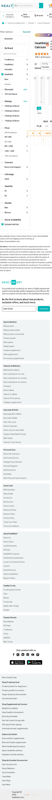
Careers (7, 566)
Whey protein (9, 326)
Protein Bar (8, 602)
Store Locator (9, 506)
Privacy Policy (9, 518)
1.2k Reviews (44, 57)
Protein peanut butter (12, 590)
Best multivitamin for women (15, 378)
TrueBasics (8, 630)
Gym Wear (6, 785)
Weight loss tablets (10, 708)
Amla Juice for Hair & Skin (14, 430)
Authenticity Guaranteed (13, 558)
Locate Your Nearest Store (14, 562)
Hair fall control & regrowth (13, 720)
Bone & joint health (9, 716)
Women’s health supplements (14, 742)
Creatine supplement (12, 350)
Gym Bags (6, 781)
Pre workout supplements (14, 358)
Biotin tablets (9, 390)
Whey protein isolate (12, 330)
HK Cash (7, 550)
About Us (7, 538)
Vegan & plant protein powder (14, 694)
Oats (5, 594)
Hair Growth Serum (11, 458)
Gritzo (6, 634)
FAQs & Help (8, 494)
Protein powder (10, 338)
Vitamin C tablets (10, 394)
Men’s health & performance (13, 746)
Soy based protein (9, 698)
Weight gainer (9, 346)
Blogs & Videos (9, 578)
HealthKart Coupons (11, 554)
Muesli (6, 598)
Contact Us (8, 498)
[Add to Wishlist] (37, 89)
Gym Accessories (9, 764)
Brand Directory (10, 570)
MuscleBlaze (9, 622)
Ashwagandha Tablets (12, 414)
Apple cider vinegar (11, 606)
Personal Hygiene (10, 466)
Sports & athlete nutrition (12, 750)
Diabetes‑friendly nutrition (13, 755)
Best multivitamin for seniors (15, 382)
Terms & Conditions (11, 526)
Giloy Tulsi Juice (10, 422)
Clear (25, 89)
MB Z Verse (8, 642)
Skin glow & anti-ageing (11, 724)
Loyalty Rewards (10, 546)
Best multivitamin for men (14, 374)
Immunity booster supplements (15, 729)
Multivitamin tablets (11, 370)
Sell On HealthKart (11, 574)
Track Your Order (10, 522)
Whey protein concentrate (14, 334)
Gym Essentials (8, 772)
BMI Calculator (9, 490)
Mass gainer (8, 342)
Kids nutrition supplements (13, 738)
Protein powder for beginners (14, 686)
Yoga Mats (6, 777)
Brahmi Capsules (10, 426)
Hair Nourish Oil (10, 470)
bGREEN (7, 638)
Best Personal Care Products (15, 478)
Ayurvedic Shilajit (10, 418)
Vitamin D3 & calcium (12, 398)
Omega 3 (7, 386)
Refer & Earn (9, 542)
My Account (8, 502)
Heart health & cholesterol (12, 712)
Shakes (6, 610)
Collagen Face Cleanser (13, 462)
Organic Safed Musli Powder (15, 434)
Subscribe (44, 309)
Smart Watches (8, 768)
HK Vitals (7, 626)
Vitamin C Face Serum (12, 442)
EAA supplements (11, 354)
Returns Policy (9, 514)
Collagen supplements (12, 402)
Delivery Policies (10, 510)
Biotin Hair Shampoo (12, 454)
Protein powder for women (13, 690)
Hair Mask (7, 474)
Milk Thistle (8, 438)
